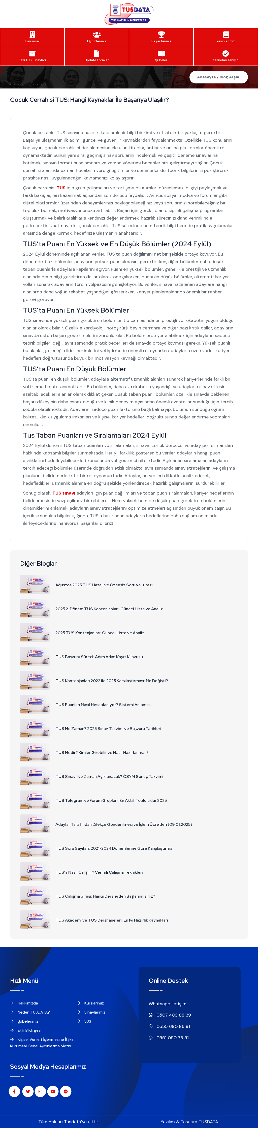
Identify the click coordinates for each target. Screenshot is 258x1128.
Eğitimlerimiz (96, 41)
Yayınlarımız (226, 41)
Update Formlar (97, 60)
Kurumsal (32, 41)
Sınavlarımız (94, 1012)
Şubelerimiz (27, 1021)
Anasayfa (206, 77)
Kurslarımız (93, 1003)
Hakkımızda (27, 1003)
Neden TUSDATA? (33, 1012)
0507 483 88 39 (173, 1015)
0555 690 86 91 (172, 1026)
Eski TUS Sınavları (32, 60)
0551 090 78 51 (172, 1038)
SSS (87, 1021)
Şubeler (161, 60)
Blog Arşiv (229, 77)
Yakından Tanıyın (226, 60)
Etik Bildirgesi (29, 1030)
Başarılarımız (161, 41)
